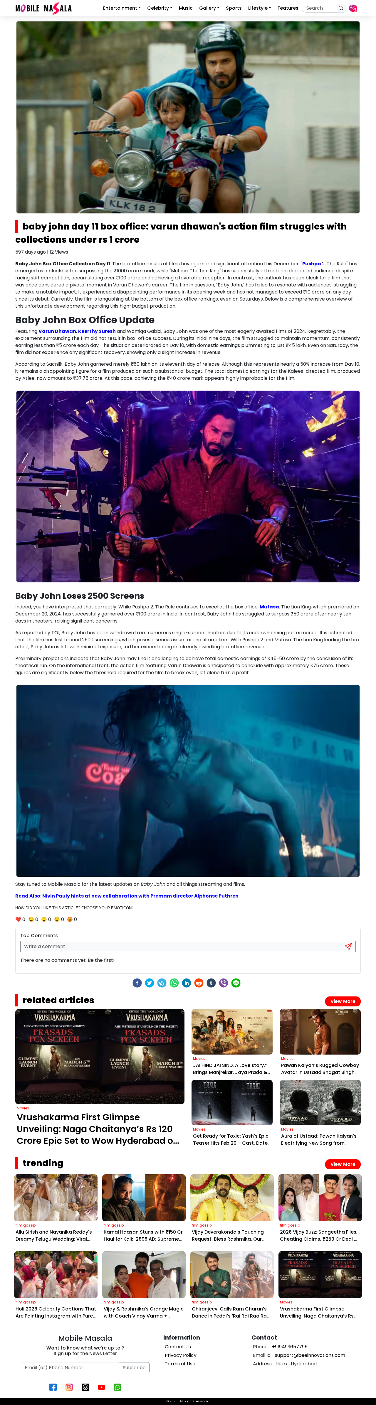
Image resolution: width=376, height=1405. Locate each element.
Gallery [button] (207, 8)
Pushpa (312, 263)
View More (342, 1001)
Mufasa (269, 606)
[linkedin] (186, 983)
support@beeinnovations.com (309, 1355)
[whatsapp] (174, 983)
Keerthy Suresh (97, 331)
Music (186, 8)
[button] (353, 8)
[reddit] (199, 983)
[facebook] (137, 983)
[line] (236, 983)
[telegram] (162, 983)
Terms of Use (180, 1363)
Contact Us (178, 1346)
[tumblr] (211, 983)
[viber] (223, 983)
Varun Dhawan (57, 331)
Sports (234, 8)
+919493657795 (289, 1346)
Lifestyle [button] (258, 8)
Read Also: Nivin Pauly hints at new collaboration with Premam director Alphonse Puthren (127, 896)
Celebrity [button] (158, 8)
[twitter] (149, 983)
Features (288, 8)
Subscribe (134, 1367)
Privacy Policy (181, 1355)
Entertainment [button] (120, 8)
